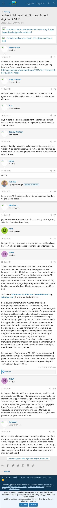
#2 (55, 89)
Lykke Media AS (14, 489)
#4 (55, 142)
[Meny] (4, 3)
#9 (55, 262)
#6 (55, 191)
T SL (11, 105)
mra (11, 228)
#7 (55, 215)
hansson (13, 422)
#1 (55, 57)
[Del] (51, 57)
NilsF (11, 252)
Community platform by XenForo (23, 485)
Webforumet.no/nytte (19, 487)
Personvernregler (34, 477)
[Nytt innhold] (48, 3)
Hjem (51, 477)
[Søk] (53, 3)
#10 (54, 389)
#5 (55, 171)
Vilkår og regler (19, 477)
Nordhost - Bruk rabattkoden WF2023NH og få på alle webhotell (28, 30)
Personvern (48, 485)
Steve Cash (7, 23)
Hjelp (45, 477)
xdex (11, 161)
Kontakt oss (6, 477)
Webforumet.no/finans (36, 487)
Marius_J (13, 205)
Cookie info (6, 487)
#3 (55, 115)
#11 (54, 431)
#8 (55, 238)
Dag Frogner (15, 79)
